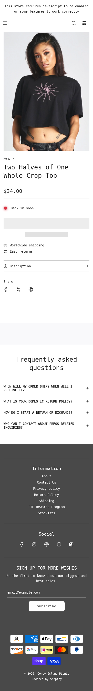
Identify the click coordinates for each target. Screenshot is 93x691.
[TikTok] (71, 544)
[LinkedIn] (59, 544)
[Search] (73, 23)
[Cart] (84, 23)
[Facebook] (21, 544)
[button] (46, 223)
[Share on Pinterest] (31, 290)
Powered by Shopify (47, 679)
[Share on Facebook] (6, 290)
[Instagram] (34, 544)
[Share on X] (18, 290)
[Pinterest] (46, 544)
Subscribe (46, 606)
